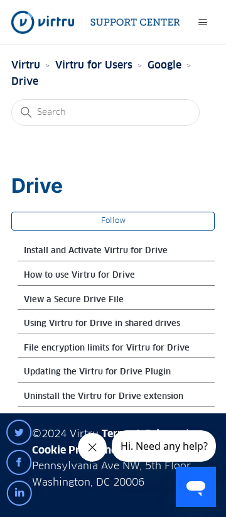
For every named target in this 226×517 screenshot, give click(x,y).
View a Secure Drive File (74, 300)
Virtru (25, 65)
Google (164, 65)
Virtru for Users (93, 65)
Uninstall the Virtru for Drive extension (103, 397)
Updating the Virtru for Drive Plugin (97, 372)
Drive (24, 82)
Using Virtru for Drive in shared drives (102, 324)
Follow (113, 221)
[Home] (95, 22)
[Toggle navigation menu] (202, 23)
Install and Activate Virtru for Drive (96, 251)
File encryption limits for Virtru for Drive (107, 348)
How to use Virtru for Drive (79, 275)
